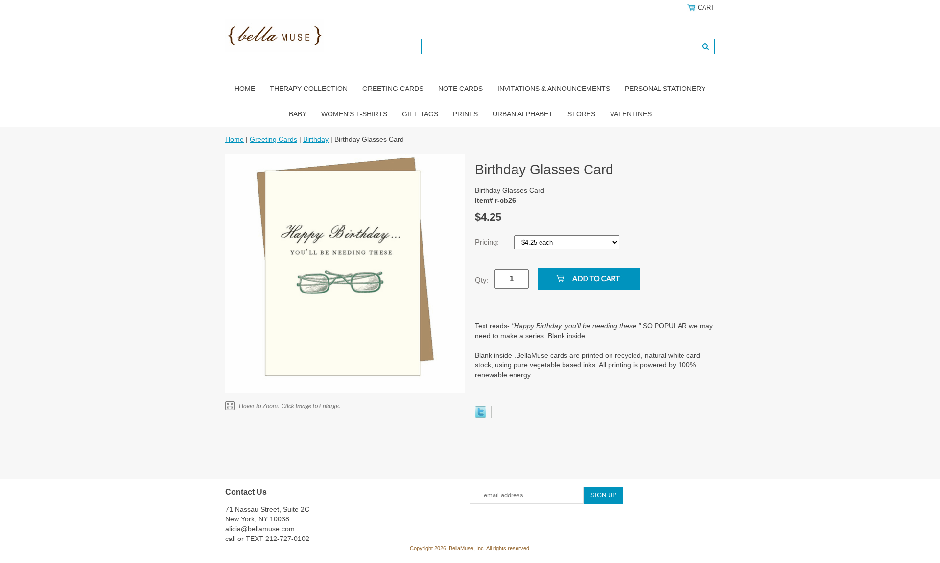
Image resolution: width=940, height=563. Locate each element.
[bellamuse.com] (274, 35)
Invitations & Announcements (553, 88)
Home (245, 88)
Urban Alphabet (523, 114)
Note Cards (460, 88)
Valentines (631, 114)
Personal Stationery (665, 88)
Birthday (316, 139)
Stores (581, 114)
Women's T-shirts (354, 114)
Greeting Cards (392, 88)
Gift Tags (420, 114)
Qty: (482, 280)
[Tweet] (480, 415)
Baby (297, 114)
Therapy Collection (309, 88)
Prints (465, 114)
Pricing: (488, 242)
